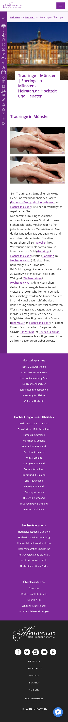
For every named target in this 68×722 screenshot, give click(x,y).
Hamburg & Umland (34, 434)
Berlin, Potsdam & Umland (34, 423)
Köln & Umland (34, 457)
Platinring (48, 256)
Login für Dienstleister (34, 605)
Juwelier (41, 242)
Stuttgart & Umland (34, 463)
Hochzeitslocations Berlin (34, 566)
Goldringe (43, 251)
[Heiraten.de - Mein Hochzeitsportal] (12, 5)
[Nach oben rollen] (47, 715)
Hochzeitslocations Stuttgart (34, 554)
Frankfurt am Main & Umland (34, 429)
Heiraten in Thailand (34, 509)
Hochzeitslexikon (20, 207)
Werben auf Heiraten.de (34, 594)
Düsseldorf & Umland (34, 446)
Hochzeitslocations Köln (34, 560)
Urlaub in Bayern (34, 709)
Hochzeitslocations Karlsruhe (34, 548)
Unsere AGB (34, 599)
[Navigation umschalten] (60, 5)
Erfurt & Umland (34, 480)
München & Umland (34, 440)
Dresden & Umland (34, 452)
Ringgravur (18, 323)
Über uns (34, 588)
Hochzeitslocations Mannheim (34, 543)
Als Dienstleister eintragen (34, 611)
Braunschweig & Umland (34, 503)
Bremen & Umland (34, 469)
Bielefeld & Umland (34, 497)
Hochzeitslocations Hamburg (34, 537)
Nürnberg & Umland (34, 492)
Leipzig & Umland (34, 486)
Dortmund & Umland (34, 474)
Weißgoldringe (32, 278)
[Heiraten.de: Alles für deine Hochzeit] (34, 633)
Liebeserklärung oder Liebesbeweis (33, 202)
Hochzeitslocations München (34, 531)
